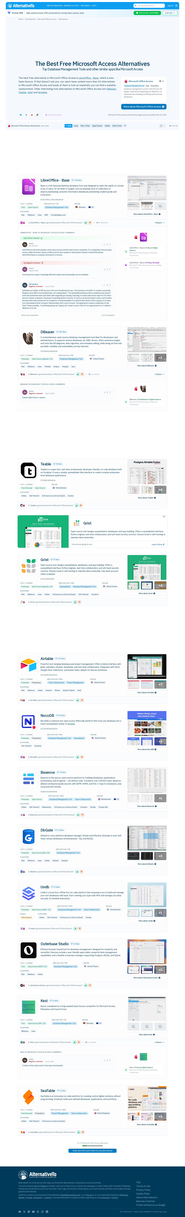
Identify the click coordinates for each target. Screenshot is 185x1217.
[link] (92, 1151)
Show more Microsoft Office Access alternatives (92, 1151)
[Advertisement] (92, 38)
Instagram (37, 1197)
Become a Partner (145, 1201)
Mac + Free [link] (85, 126)
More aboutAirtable (146, 692)
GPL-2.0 (42, 1023)
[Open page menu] (176, 6)
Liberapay (105, 1197)
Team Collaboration (56, 682)
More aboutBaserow (145, 806)
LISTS (94, 6)
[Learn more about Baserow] (28, 778)
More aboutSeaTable (145, 1124)
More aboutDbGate (146, 864)
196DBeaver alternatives (49, 351)
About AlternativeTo (146, 1197)
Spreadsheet (65, 586)
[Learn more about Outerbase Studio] (28, 950)
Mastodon (124, 1195)
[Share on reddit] (32, 115)
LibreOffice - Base (89, 77)
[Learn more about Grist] (28, 566)
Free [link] (69, 126)
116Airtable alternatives (49, 675)
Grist (30, 92)
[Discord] (19, 1211)
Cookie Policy (143, 1193)
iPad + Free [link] (117, 126)
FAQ (138, 1182)
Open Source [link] (97, 126)
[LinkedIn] (47, 1211)
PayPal (115, 1197)
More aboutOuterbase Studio (146, 978)
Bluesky (21, 1197)
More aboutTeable (145, 498)
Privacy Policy (143, 1189)
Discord (89, 1195)
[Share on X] (26, 115)
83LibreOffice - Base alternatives (52, 199)
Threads (29, 1197)
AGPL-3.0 (46, 910)
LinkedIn (47, 1197)
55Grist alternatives (47, 579)
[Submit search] (135, 6)
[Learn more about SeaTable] (28, 1097)
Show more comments (29, 315)
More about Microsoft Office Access (142, 106)
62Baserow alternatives (49, 791)
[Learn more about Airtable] (28, 665)
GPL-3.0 (46, 853)
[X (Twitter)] (24, 1211)
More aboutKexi (145, 1034)
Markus (44, 1186)
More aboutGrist (146, 593)
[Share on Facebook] (20, 115)
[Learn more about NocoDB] (28, 722)
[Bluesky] (33, 1211)
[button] (77, 180)
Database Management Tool (134, 86)
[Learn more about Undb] (28, 893)
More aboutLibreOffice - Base (146, 214)
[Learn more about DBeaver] (28, 338)
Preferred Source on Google (150, 1205)
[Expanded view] (161, 125)
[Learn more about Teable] (28, 470)
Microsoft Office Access (141, 81)
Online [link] (107, 126)
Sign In (171, 5)
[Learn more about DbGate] (28, 836)
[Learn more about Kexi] (28, 1007)
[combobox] (149, 6)
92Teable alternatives (48, 480)
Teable (22, 92)
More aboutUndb (146, 921)
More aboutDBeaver (145, 366)
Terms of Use (143, 1186)
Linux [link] (76, 126)
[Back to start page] (25, 5)
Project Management (75, 682)
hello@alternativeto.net (70, 1195)
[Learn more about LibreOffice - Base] (28, 186)
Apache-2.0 (47, 359)
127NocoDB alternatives (49, 728)
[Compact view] (164, 125)
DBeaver (111, 88)
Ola (35, 1186)
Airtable (42, 92)
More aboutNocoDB (146, 749)
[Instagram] (42, 1211)
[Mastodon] (29, 1211)
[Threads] (38, 1211)
